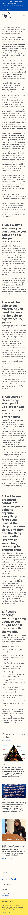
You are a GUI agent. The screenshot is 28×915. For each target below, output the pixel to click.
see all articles (6, 740)
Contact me (5, 895)
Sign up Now (5, 912)
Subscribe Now (5, 9)
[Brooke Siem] (6, 15)
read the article (6, 780)
